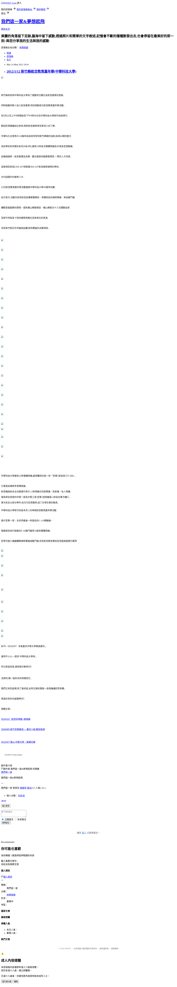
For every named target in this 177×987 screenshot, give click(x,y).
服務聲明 (114, 949)
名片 (9, 60)
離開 (16, 982)
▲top (3, 800)
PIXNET (68, 949)
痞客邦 (23, 788)
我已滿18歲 (6, 982)
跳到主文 (5, 29)
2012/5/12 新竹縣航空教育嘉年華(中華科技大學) (41, 71)
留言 (29, 788)
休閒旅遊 (23, 47)
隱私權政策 (104, 949)
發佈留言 (5, 823)
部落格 (10, 56)
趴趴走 (21, 795)
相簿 (9, 53)
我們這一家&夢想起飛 (23, 21)
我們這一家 (6, 772)
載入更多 (5, 806)
